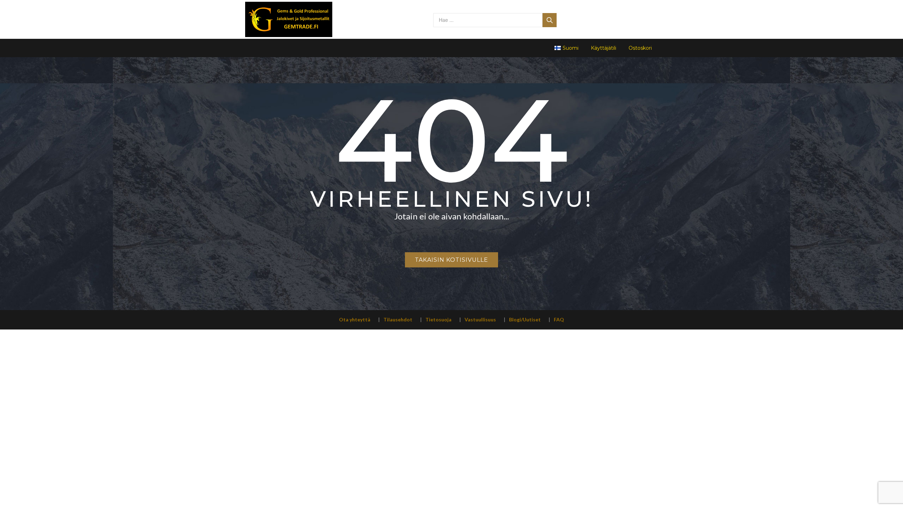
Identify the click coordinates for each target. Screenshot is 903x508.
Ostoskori (640, 48)
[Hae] (550, 20)
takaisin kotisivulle (451, 259)
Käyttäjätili (603, 48)
